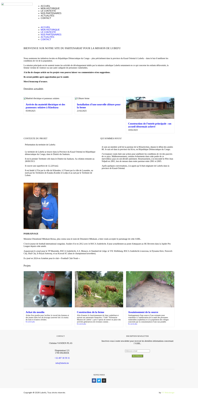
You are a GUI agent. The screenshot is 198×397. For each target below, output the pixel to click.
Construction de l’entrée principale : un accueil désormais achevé (149, 125)
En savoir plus (30, 322)
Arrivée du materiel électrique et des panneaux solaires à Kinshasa (45, 106)
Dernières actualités (33, 88)
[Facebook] (94, 380)
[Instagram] (104, 380)
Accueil (45, 6)
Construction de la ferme (90, 312)
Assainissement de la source (143, 312)
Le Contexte (48, 11)
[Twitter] (99, 380)
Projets (27, 265)
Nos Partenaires (51, 13)
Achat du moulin (35, 312)
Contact (46, 18)
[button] (95, 23)
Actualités (47, 16)
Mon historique (50, 8)
